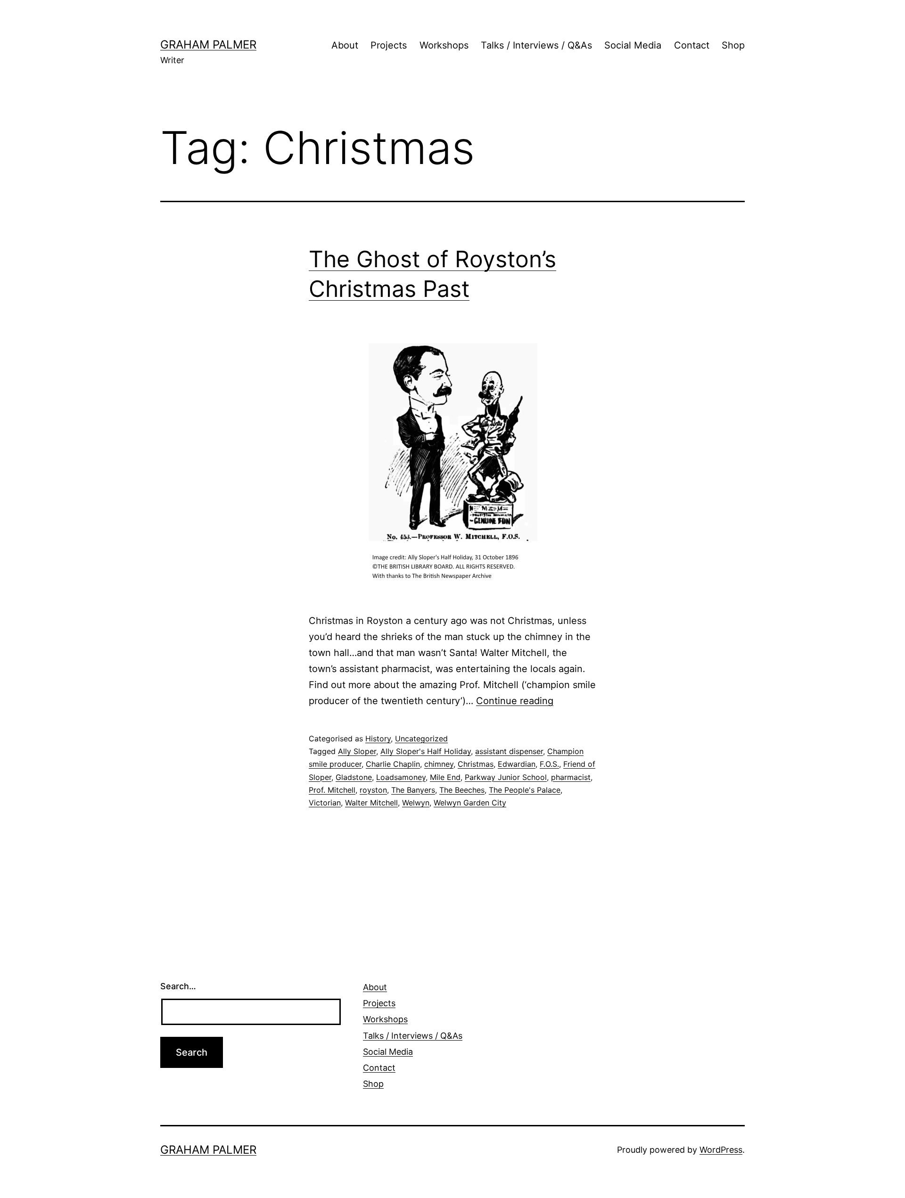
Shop (733, 45)
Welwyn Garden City (470, 802)
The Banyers (413, 790)
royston (373, 790)
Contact (691, 45)
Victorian (325, 802)
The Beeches (462, 790)
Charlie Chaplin (393, 764)
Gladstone (354, 777)
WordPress (720, 1150)
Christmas (476, 764)
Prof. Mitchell (332, 790)
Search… (178, 986)
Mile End (445, 777)
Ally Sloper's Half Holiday (425, 751)
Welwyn (415, 802)
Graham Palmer (208, 44)
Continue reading (514, 700)
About (344, 45)
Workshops (444, 45)
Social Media (632, 45)
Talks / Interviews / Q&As (536, 45)
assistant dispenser (509, 751)
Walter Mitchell (371, 802)
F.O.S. (549, 764)
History (378, 738)
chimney (438, 764)
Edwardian (516, 764)
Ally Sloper (357, 751)
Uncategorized (421, 738)
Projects (388, 45)
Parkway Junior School (506, 777)
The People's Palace (524, 790)
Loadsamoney (401, 777)
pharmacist (571, 777)
